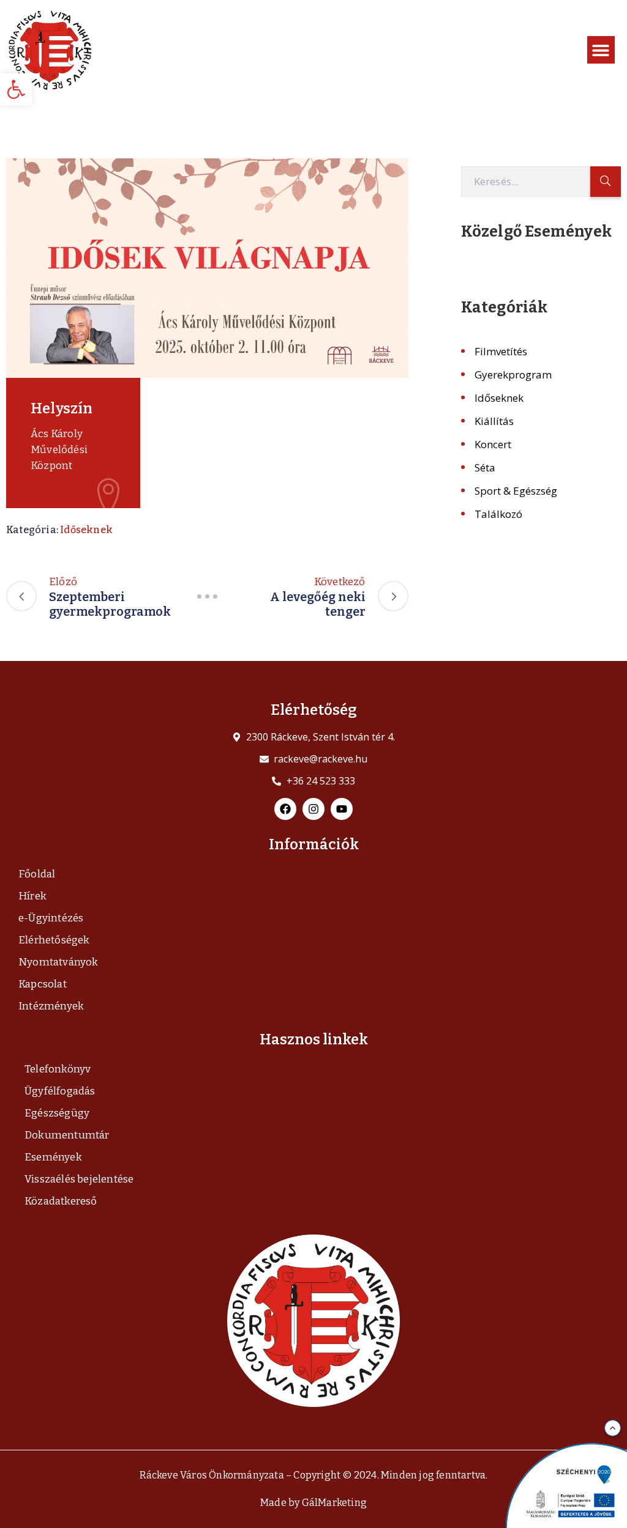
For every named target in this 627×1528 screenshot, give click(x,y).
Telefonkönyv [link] (57, 1069)
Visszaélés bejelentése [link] (78, 1179)
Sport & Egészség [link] (516, 491)
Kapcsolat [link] (42, 984)
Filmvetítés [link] (501, 351)
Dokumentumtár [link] (67, 1135)
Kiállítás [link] (494, 421)
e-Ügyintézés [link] (50, 918)
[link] (16, 89)
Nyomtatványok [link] (58, 962)
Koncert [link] (493, 444)
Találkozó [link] (498, 514)
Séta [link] (485, 467)
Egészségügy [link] (56, 1113)
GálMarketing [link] (334, 1502)
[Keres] (605, 181)
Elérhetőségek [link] (54, 940)
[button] (601, 50)
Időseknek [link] (86, 530)
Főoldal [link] (36, 874)
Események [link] (53, 1157)
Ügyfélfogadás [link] (60, 1091)
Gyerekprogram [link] (513, 374)
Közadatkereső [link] (60, 1201)
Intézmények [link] (51, 1006)
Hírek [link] (32, 896)
